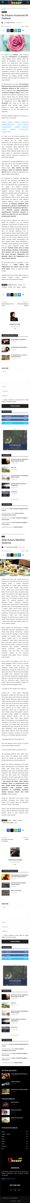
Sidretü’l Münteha (18, 527)
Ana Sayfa (4, 8)
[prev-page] (3, 363)
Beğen (25, 416)
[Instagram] (15, 1190)
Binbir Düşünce (15, 1102)
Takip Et (25, 419)
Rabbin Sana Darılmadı (17, 1117)
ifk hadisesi (4, 287)
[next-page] (5, 363)
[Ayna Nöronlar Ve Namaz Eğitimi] (6, 1091)
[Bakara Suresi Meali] (6, 1112)
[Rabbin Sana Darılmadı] (6, 1120)
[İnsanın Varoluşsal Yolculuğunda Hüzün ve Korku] (6, 477)
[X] (12, 30)
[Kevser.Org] (15, 1159)
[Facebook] (8, 30)
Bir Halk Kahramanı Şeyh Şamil (19, 347)
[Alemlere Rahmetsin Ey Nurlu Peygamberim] (6, 486)
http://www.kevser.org (15, 326)
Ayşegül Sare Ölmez (10, 22)
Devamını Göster (14, 499)
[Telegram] (19, 30)
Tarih (8, 8)
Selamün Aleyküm (15, 1081)
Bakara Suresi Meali (16, 1110)
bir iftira (20, 284)
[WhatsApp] (15, 30)
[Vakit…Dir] (6, 469)
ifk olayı (10, 287)
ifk (23, 284)
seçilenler (24, 287)
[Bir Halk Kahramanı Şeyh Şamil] (6, 349)
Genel (3, 343)
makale (18, 287)
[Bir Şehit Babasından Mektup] (6, 341)
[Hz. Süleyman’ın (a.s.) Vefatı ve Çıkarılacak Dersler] (6, 357)
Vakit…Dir (13, 467)
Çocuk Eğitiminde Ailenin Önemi (19, 1074)
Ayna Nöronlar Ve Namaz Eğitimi (19, 1089)
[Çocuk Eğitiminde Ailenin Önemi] (6, 1076)
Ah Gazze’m (14, 491)
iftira (14, 287)
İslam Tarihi (13, 8)
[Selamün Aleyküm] (6, 1084)
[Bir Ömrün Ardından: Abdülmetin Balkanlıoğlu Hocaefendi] (6, 461)
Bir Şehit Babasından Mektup (18, 339)
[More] (23, 30)
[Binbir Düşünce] (6, 1104)
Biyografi (3, 351)
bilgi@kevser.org (10, 1179)
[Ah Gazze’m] (6, 494)
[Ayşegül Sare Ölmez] (3, 22)
